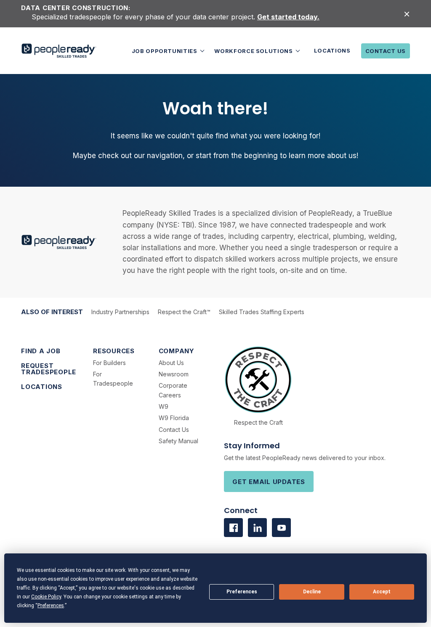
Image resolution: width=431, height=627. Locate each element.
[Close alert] (407, 14)
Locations (332, 50)
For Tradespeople (113, 378)
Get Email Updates (268, 482)
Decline (312, 592)
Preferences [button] (50, 605)
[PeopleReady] (59, 50)
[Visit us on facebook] (233, 527)
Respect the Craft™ (184, 311)
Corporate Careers (173, 390)
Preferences (241, 592)
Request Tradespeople (48, 368)
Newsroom (174, 374)
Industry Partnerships (120, 311)
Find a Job (41, 351)
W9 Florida (174, 417)
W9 (163, 406)
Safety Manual (178, 440)
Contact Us (385, 51)
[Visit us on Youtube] (281, 527)
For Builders (109, 362)
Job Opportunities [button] (165, 50)
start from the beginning (237, 155)
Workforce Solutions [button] (254, 50)
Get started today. (288, 17)
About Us (171, 362)
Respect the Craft (258, 422)
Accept (382, 592)
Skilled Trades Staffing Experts (261, 311)
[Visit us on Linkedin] (257, 527)
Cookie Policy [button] (46, 597)
